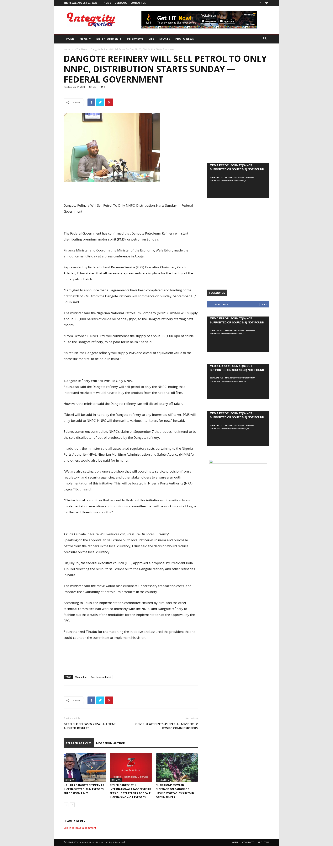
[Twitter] (266, 3)
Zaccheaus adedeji (101, 677)
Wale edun (81, 677)
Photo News (184, 38)
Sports (164, 38)
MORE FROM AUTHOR (110, 743)
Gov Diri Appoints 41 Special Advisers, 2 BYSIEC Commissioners (166, 726)
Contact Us (138, 2)
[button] (264, 39)
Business (69, 779)
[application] (238, 180)
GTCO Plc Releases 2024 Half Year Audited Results (89, 726)
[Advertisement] (131, 192)
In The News (80, 49)
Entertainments (109, 38)
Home (107, 2)
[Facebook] (260, 3)
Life (151, 38)
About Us (263, 842)
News (84, 38)
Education (163, 779)
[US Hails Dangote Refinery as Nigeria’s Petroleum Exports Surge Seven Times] (85, 767)
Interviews (135, 38)
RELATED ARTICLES (79, 743)
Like (264, 304)
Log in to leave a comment (80, 827)
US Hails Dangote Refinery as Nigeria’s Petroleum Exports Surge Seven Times (84, 789)
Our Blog (120, 2)
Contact (248, 842)
